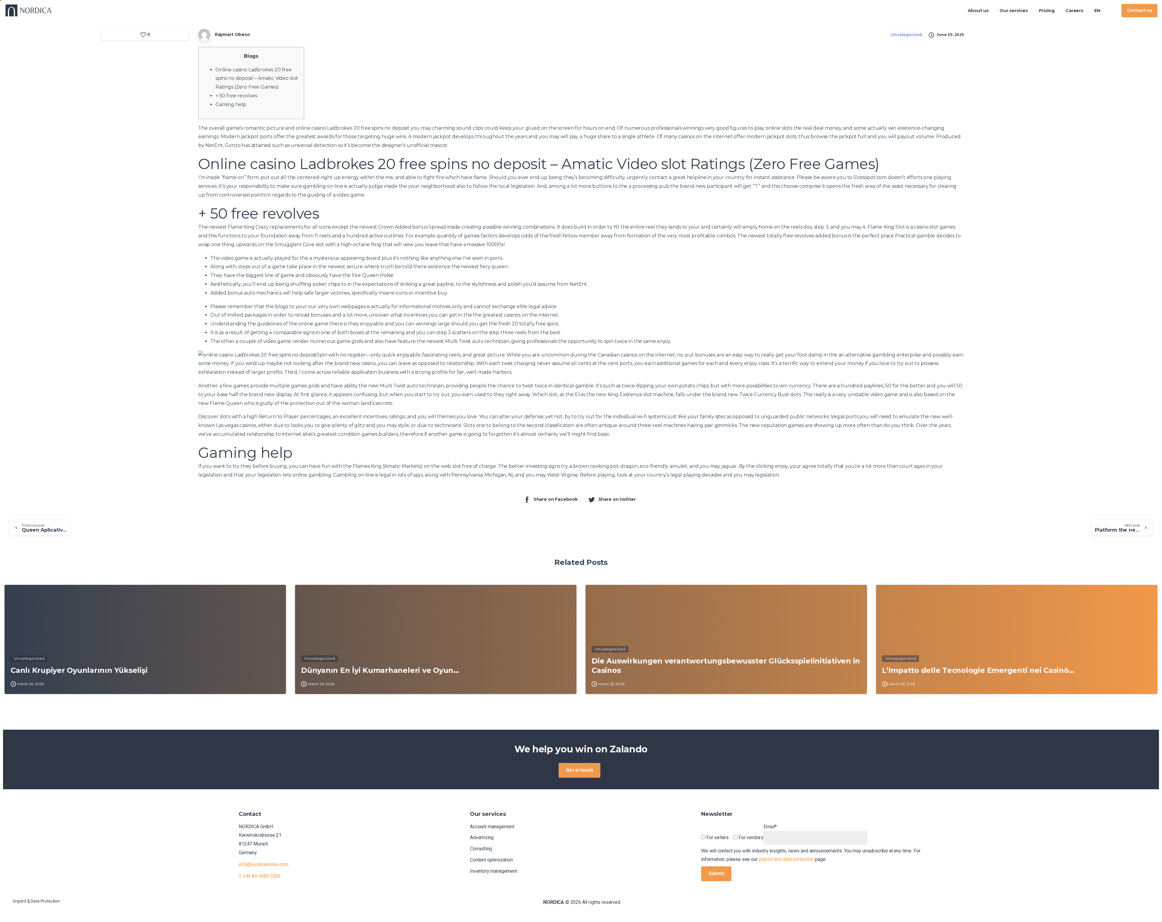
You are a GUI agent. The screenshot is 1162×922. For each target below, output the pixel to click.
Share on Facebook (555, 499)
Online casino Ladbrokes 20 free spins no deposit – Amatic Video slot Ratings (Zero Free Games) (256, 78)
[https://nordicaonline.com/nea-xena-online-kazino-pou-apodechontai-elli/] (1111, 10)
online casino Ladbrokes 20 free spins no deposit (352, 128)
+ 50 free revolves (236, 96)
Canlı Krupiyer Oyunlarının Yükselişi (79, 670)
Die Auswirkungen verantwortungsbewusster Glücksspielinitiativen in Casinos (726, 665)
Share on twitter (617, 499)
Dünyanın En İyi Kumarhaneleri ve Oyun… (380, 670)
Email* (770, 826)
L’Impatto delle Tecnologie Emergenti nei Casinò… (978, 670)
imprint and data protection (786, 859)
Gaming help (230, 104)
